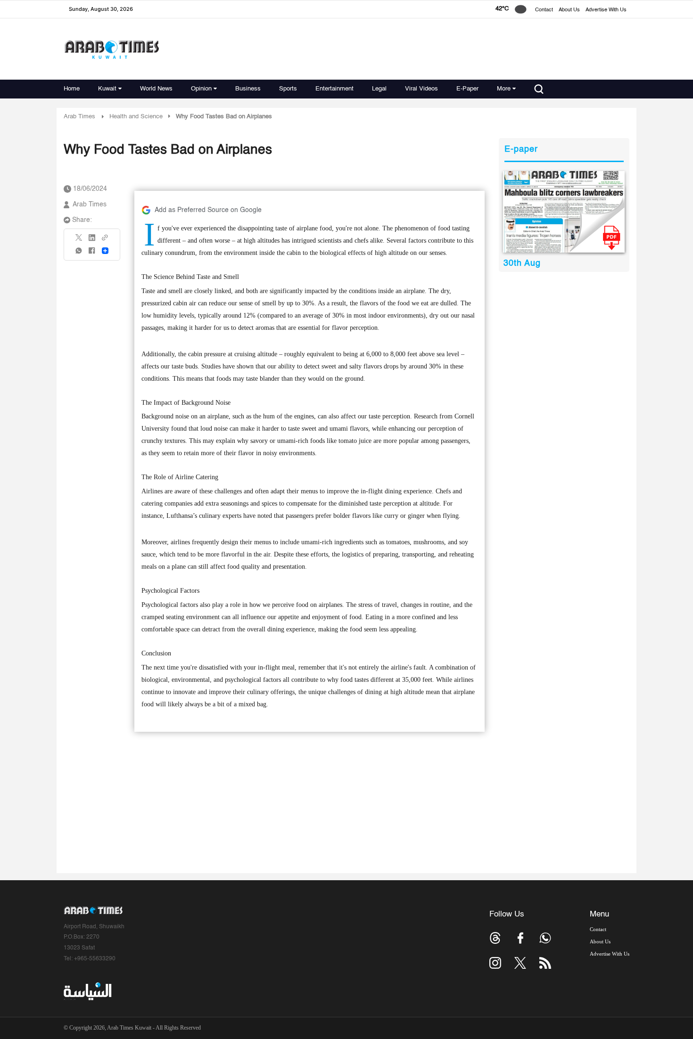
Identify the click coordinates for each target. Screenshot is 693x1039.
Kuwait (107, 89)
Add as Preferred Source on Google (208, 210)
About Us (569, 10)
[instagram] (495, 963)
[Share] (105, 250)
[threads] (495, 938)
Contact (544, 10)
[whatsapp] (79, 253)
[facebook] (92, 253)
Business (248, 89)
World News (156, 89)
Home (72, 89)
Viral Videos (421, 89)
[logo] (111, 49)
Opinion (201, 89)
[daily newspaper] (564, 212)
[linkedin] (92, 240)
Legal (379, 89)
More (504, 89)
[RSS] (545, 963)
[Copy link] (105, 240)
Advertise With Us (606, 10)
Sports (288, 89)
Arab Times (79, 117)
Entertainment (334, 89)
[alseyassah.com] (87, 991)
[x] (520, 963)
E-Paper (467, 89)
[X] (79, 240)
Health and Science (136, 117)
